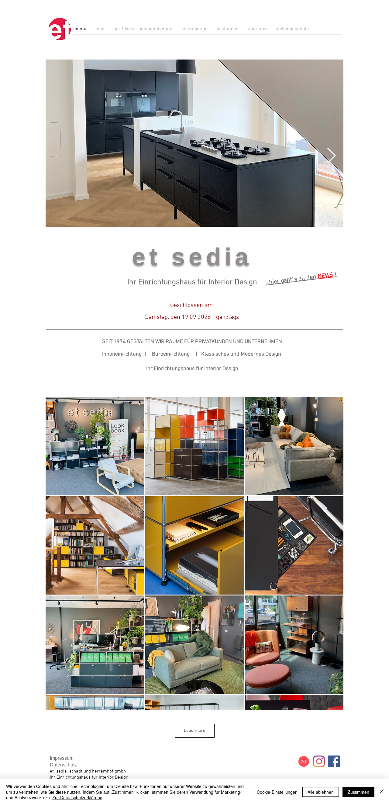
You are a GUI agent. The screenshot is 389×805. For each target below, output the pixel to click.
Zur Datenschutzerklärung (77, 797)
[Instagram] (319, 761)
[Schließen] (381, 791)
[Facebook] (334, 761)
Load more (194, 730)
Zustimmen (358, 792)
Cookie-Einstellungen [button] (277, 792)
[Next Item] (331, 156)
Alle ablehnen (321, 792)
